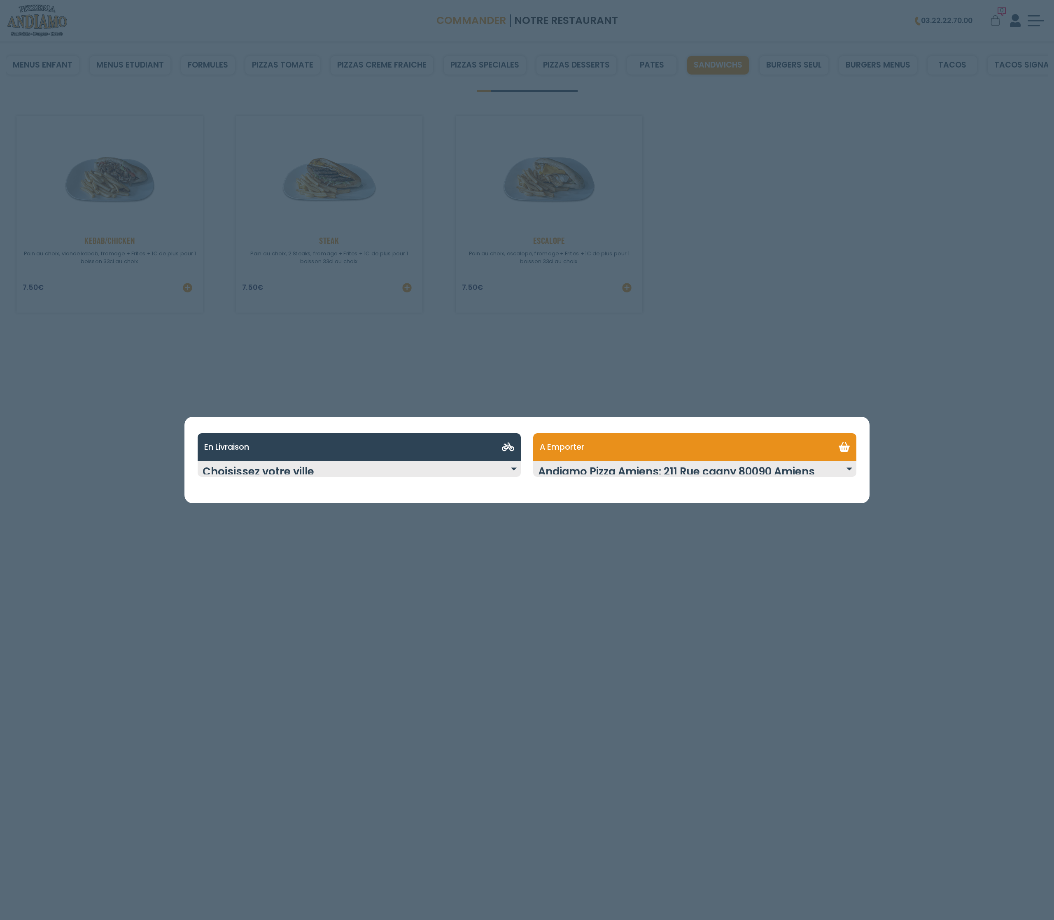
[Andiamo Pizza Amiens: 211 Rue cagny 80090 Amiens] (694, 474)
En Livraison (226, 447)
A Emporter (562, 447)
